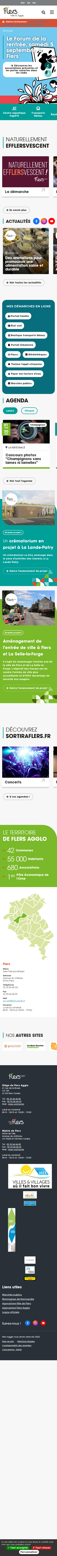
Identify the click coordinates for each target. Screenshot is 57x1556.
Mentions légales (26, 1341)
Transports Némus (38, 114)
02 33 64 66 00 (14, 1099)
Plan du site (8, 1341)
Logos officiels (10, 1312)
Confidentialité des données (16, 1345)
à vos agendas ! (20, 796)
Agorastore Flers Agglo (16, 1307)
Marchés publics (12, 1294)
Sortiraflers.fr (16, 59)
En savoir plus (18, 210)
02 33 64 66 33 (14, 1101)
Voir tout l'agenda (21, 480)
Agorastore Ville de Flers (16, 1303)
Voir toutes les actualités (25, 282)
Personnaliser (29, 1551)
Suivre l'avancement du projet (28, 570)
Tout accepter (19, 1547)
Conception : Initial (11, 1349)
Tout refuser (43, 1547)
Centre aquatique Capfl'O (14, 114)
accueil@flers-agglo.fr (14, 1001)
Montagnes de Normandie (18, 1299)
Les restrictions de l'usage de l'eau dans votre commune (25, 23)
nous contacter (16, 1104)
